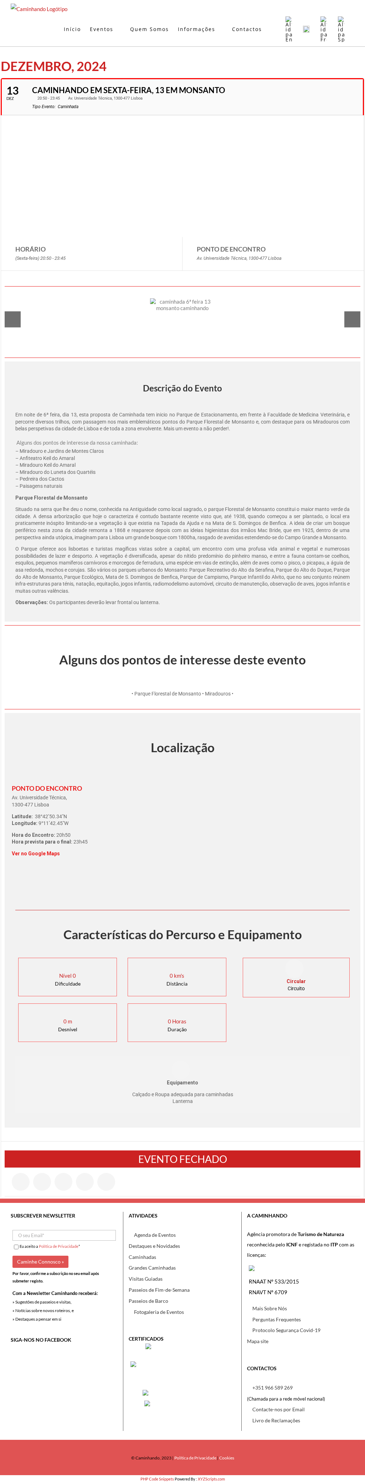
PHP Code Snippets (157, 1479)
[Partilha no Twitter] (42, 1182)
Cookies (226, 1458)
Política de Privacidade (58, 1246)
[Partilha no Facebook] (21, 1182)
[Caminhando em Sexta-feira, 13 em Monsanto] (182, 318)
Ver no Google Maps (36, 853)
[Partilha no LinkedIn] (63, 1182)
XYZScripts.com (211, 1479)
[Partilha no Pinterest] (85, 1182)
